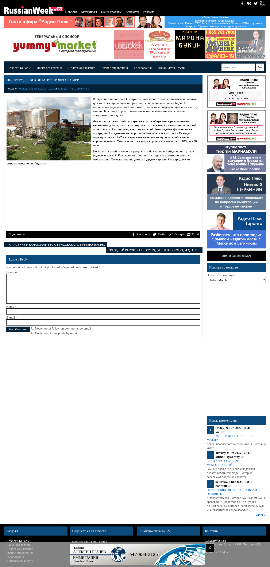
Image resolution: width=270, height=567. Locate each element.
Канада (62, 88)
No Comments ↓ (80, 88)
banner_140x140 (126, 44)
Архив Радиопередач (236, 255)
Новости (71, 12)
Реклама (148, 12)
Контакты (132, 12)
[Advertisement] (103, 198)
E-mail (10, 317)
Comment (12, 272)
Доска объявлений (49, 67)
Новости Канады (19, 67)
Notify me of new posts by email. (56, 333)
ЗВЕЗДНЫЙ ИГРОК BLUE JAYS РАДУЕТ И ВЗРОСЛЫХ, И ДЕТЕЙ (152, 250)
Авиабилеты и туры (171, 67)
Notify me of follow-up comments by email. (63, 328)
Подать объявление (81, 67)
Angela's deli (156, 44)
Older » (261, 515)
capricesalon (186, 44)
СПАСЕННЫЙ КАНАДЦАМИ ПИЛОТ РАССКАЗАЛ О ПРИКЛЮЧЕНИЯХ (57, 244)
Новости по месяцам (221, 275)
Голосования (143, 67)
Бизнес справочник (114, 67)
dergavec (217, 44)
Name (10, 306)
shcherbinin (247, 44)
